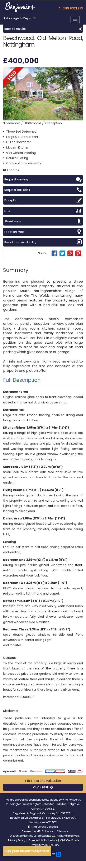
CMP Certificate (69, 840)
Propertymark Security (45, 845)
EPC (7, 211)
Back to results (15, 29)
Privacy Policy (16, 840)
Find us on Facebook (44, 826)
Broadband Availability (20, 242)
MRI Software (45, 831)
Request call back (17, 190)
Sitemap (62, 831)
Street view (12, 221)
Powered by (29, 831)
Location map (14, 232)
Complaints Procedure (42, 840)
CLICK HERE (41, 787)
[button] (79, 71)
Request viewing (16, 179)
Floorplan (11, 200)
